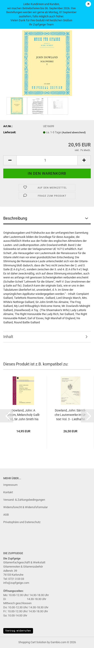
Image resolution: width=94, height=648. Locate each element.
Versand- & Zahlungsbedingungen (24, 499)
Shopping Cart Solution (32, 642)
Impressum (10, 484)
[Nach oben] (82, 641)
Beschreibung (15, 218)
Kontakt (8, 492)
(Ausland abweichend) (74, 132)
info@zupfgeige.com (16, 582)
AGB (6, 514)
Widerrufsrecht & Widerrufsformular (25, 507)
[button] (9, 160)
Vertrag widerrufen (18, 630)
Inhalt (8, 336)
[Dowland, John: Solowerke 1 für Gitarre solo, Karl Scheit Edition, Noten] (47, 62)
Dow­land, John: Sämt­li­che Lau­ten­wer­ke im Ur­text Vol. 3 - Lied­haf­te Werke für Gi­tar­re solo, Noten (70, 415)
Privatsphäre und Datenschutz (21, 522)
